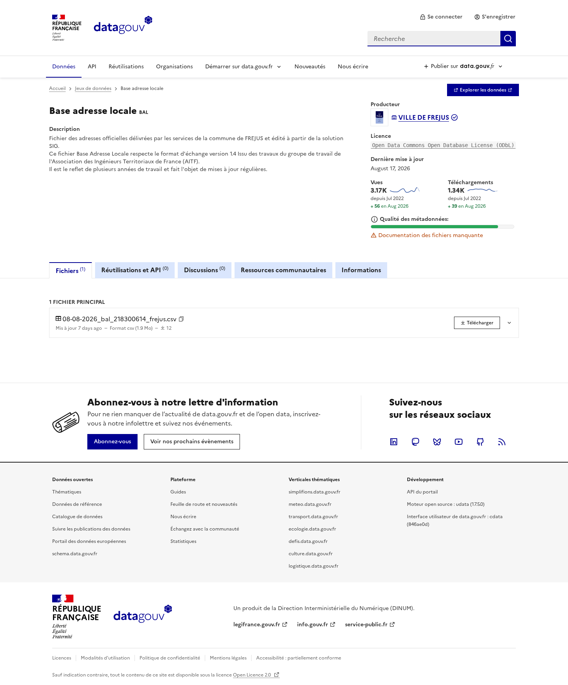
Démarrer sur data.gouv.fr (239, 67)
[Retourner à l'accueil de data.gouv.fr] (123, 27)
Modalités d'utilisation (105, 657)
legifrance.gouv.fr (256, 625)
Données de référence (77, 504)
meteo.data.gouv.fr (310, 504)
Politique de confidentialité (169, 657)
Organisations (174, 67)
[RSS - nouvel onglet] (502, 441)
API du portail (422, 491)
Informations (361, 270)
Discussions (204, 270)
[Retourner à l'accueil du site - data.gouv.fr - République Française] (143, 616)
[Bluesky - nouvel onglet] (437, 441)
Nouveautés (309, 67)
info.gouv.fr (312, 625)
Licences (61, 657)
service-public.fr (366, 625)
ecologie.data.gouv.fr (312, 529)
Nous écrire (353, 67)
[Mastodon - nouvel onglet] (415, 441)
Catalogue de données (77, 516)
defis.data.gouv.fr (308, 541)
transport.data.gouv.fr (313, 516)
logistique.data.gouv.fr (313, 566)
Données (63, 67)
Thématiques (66, 491)
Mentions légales (228, 657)
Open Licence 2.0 (252, 674)
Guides (178, 491)
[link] (441, 17)
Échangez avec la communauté (204, 529)
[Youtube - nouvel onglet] (458, 441)
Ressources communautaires (283, 270)
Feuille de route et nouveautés (203, 504)
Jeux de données (93, 88)
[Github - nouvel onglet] (480, 441)
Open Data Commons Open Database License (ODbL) (443, 145)
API (92, 67)
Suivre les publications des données (91, 529)
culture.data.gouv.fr (311, 553)
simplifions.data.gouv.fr (314, 491)
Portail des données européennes (89, 541)
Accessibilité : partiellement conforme (298, 657)
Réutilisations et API (134, 270)
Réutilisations (126, 67)
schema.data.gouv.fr (74, 553)
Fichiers (70, 270)
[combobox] (441, 38)
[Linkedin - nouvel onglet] (393, 441)
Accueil (57, 88)
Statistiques (183, 541)
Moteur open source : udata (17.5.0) (446, 504)
